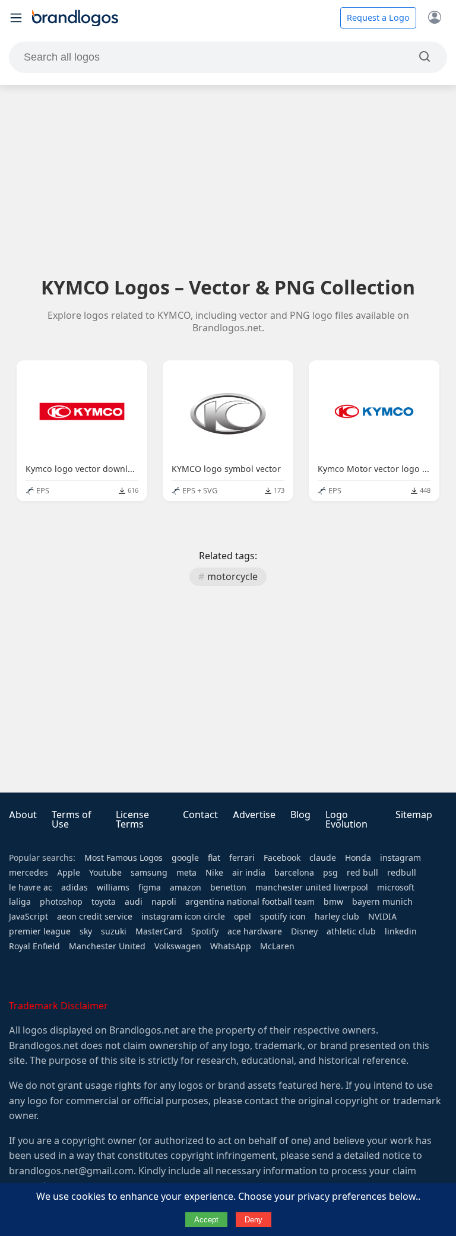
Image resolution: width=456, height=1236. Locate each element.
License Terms (132, 820)
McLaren (277, 946)
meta (186, 872)
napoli (163, 901)
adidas (74, 887)
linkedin (401, 931)
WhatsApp (230, 946)
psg (330, 872)
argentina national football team (250, 901)
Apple (68, 872)
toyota (103, 901)
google (185, 857)
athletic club (351, 931)
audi (133, 901)
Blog (300, 815)
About (23, 815)
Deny (253, 1219)
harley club (337, 916)
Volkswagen (177, 946)
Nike (214, 872)
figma (149, 887)
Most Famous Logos (123, 857)
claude (322, 857)
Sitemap (413, 815)
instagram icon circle (183, 916)
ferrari (242, 857)
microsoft (395, 887)
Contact (200, 815)
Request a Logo (378, 17)
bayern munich (382, 901)
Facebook (282, 857)
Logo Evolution (346, 820)
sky (86, 931)
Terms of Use (71, 820)
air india (248, 872)
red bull (362, 872)
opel (242, 916)
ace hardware (254, 931)
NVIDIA (382, 916)
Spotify (204, 931)
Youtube (105, 872)
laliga (20, 901)
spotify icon (283, 916)
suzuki (113, 931)
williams (113, 887)
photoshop (61, 901)
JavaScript (28, 916)
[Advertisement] (228, 180)
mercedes (28, 872)
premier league (40, 931)
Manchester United (107, 946)
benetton (228, 887)
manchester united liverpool (311, 887)
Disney (304, 931)
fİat (214, 857)
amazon (185, 887)
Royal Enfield (34, 946)
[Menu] (16, 18)
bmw (333, 901)
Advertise (254, 815)
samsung (149, 872)
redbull (401, 872)
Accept (206, 1219)
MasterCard (158, 931)
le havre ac (30, 887)
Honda (358, 857)
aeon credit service (94, 916)
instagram (400, 857)
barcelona (294, 872)
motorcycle (232, 577)
